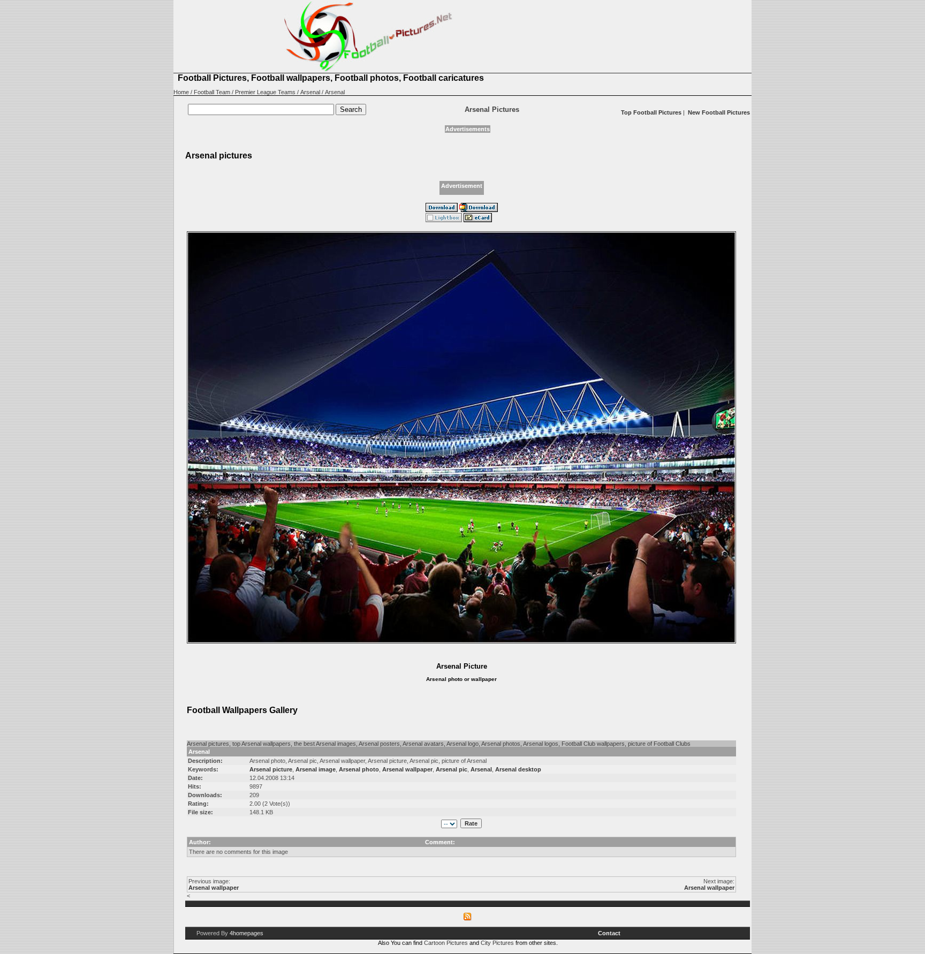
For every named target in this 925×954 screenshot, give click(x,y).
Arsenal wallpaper (213, 887)
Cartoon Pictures (446, 943)
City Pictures (497, 943)
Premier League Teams (265, 92)
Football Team (212, 92)
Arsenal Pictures (492, 109)
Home (181, 92)
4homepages (246, 933)
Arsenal (310, 92)
